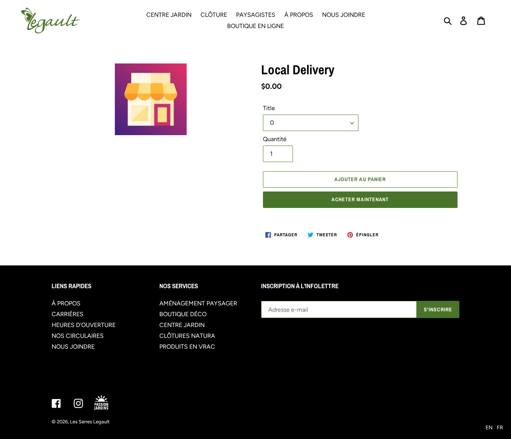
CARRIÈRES (67, 314)
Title (269, 108)
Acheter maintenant (360, 199)
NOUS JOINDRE (73, 346)
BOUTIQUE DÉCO (182, 314)
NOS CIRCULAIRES (78, 335)
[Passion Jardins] (108, 403)
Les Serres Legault (90, 421)
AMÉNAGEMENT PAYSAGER (198, 303)
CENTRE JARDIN (182, 325)
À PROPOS (66, 303)
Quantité (275, 139)
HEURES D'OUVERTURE (84, 325)
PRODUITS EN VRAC (187, 346)
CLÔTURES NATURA (187, 335)
